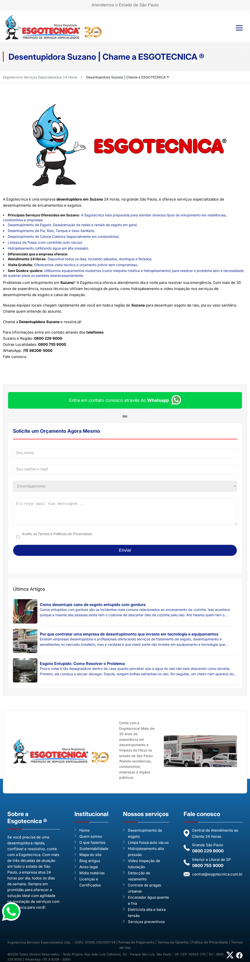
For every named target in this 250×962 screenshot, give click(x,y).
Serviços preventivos (146, 921)
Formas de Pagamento (136, 942)
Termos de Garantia (172, 942)
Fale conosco (14, 356)
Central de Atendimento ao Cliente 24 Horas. (215, 833)
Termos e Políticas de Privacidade (65, 534)
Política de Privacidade (209, 942)
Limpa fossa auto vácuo (148, 842)
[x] (230, 956)
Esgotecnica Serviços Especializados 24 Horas (40, 77)
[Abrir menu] (239, 27)
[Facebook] (239, 957)
